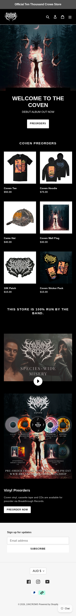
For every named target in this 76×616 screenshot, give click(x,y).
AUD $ (37, 570)
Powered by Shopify (48, 604)
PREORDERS (38, 123)
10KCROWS (32, 604)
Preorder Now (17, 509)
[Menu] (70, 17)
